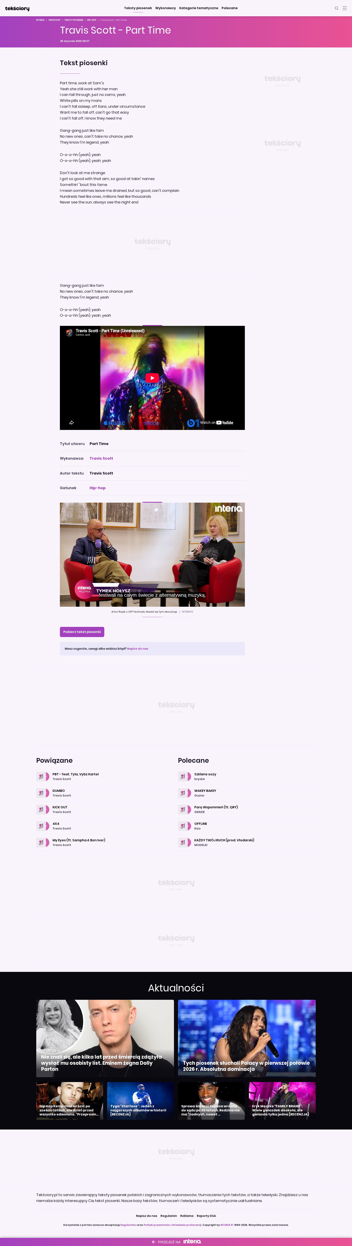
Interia (40, 20)
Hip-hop (91, 20)
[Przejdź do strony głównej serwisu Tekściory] (17, 8)
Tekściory (54, 20)
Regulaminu (128, 1225)
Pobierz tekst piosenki (82, 632)
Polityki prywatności (157, 1225)
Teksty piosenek (73, 20)
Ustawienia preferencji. (186, 1224)
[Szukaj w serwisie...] (336, 8)
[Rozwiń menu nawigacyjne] (345, 8)
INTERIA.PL (227, 1225)
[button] (138, 8)
